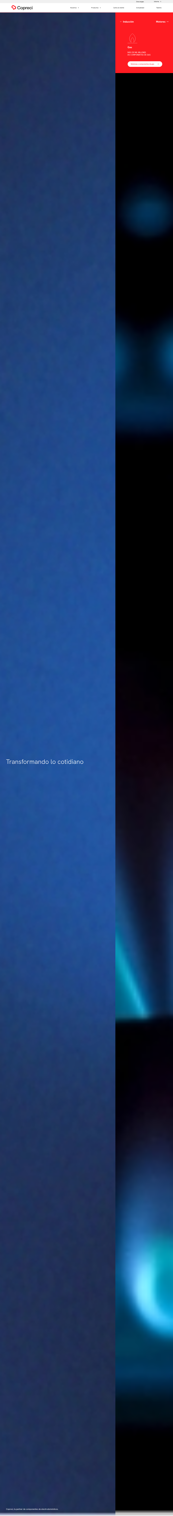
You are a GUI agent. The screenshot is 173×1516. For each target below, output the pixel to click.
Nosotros (73, 8)
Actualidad (140, 8)
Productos (95, 8)
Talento (158, 8)
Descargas (140, 2)
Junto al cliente (118, 8)
